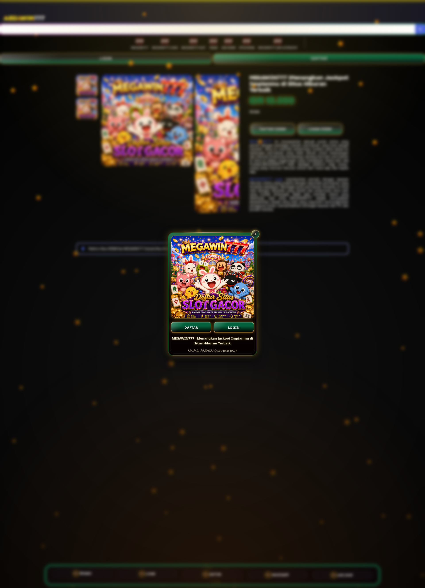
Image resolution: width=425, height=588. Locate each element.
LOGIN (234, 327)
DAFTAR (191, 327)
